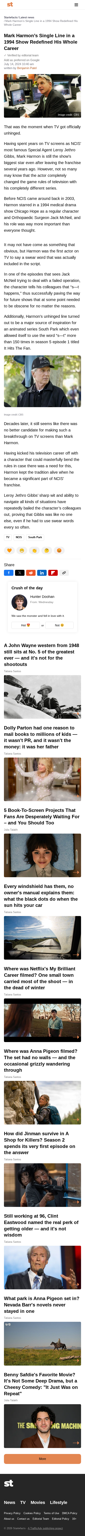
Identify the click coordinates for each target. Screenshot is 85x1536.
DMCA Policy (69, 1513)
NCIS (19, 537)
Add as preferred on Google (22, 60)
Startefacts (10, 17)
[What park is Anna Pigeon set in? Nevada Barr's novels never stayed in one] (42, 1330)
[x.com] (20, 573)
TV (7, 537)
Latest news (26, 17)
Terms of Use (51, 1513)
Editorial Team (41, 1518)
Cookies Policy (32, 1513)
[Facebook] (8, 573)
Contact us (23, 1518)
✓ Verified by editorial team (21, 55)
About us (9, 1518)
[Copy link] (64, 573)
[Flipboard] (53, 573)
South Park (35, 537)
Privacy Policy (12, 1513)
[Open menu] (76, 4)
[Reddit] (31, 573)
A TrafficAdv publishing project (45, 1528)
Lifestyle (58, 1502)
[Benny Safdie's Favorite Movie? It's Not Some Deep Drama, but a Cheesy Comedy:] (42, 1410)
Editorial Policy (60, 1518)
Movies (38, 1502)
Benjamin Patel (27, 68)
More (42, 1459)
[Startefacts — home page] (10, 4)
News (9, 1502)
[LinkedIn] (42, 573)
